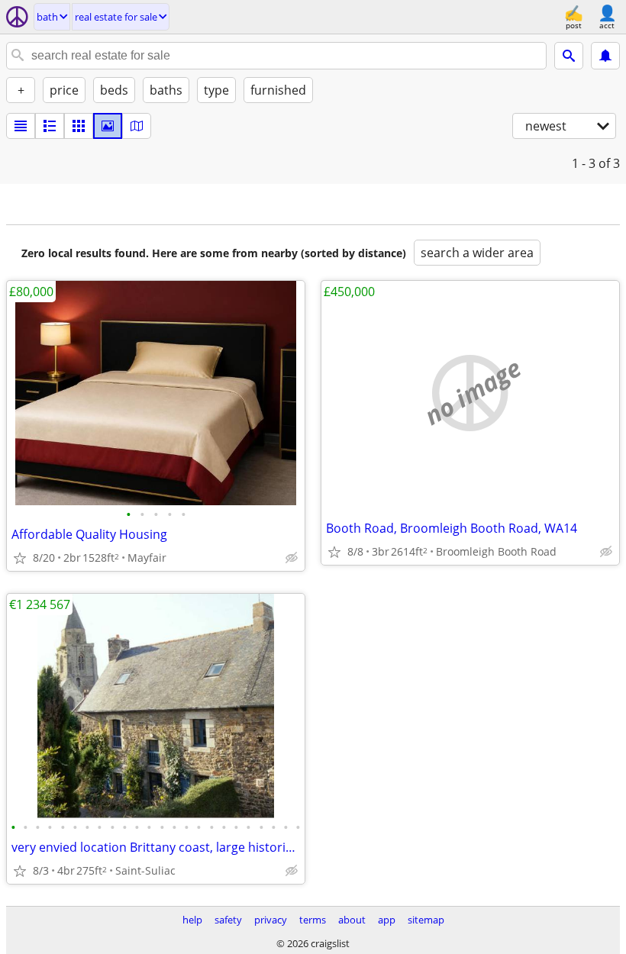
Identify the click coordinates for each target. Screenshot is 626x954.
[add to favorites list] (20, 558)
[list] (20, 126)
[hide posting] (291, 558)
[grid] (78, 126)
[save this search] (605, 55)
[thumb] (49, 126)
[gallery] (107, 126)
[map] (136, 126)
